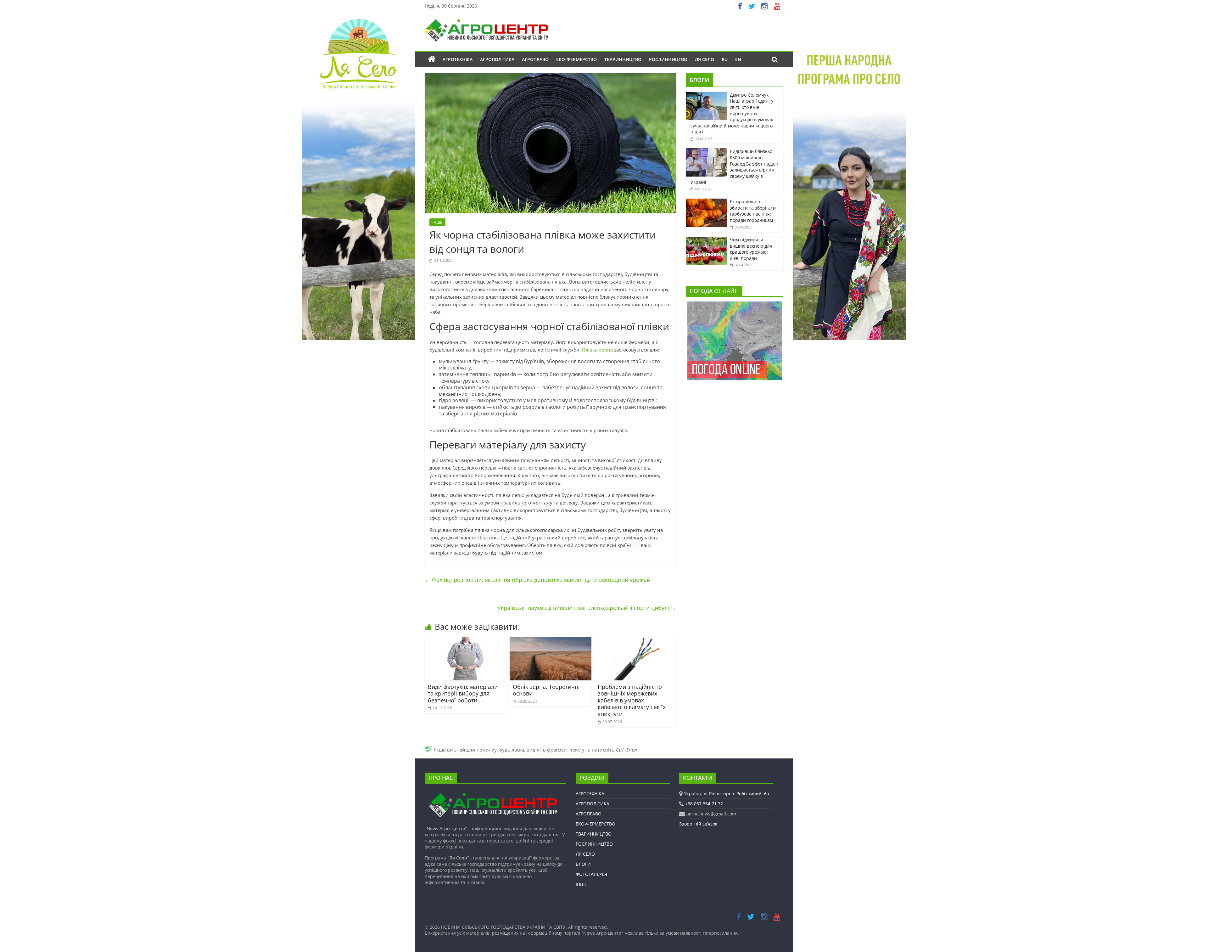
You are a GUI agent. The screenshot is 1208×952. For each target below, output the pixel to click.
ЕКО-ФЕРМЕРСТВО (576, 59)
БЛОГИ (699, 80)
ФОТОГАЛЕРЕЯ (591, 874)
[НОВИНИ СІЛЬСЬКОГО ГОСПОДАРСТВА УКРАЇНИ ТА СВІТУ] (486, 22)
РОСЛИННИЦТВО (668, 59)
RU (725, 59)
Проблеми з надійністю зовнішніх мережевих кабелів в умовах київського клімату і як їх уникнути (632, 700)
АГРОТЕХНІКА (458, 59)
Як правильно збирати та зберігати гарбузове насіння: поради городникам (753, 211)
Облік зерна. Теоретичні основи (546, 690)
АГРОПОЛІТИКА (497, 59)
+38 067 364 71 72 (704, 804)
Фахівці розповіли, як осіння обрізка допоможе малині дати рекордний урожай (537, 579)
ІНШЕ (437, 222)
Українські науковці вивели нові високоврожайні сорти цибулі (586, 607)
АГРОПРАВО (535, 59)
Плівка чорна (597, 349)
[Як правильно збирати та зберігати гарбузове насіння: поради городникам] (706, 202)
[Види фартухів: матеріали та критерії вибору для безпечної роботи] (465, 641)
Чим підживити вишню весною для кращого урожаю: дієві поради (751, 249)
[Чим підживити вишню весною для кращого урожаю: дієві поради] (706, 240)
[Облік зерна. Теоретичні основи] (550, 641)
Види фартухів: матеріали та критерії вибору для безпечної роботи (463, 693)
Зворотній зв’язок (698, 824)
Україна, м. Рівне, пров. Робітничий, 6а (726, 794)
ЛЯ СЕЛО (704, 59)
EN (738, 59)
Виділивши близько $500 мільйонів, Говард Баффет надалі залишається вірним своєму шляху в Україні (734, 166)
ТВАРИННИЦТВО (622, 59)
